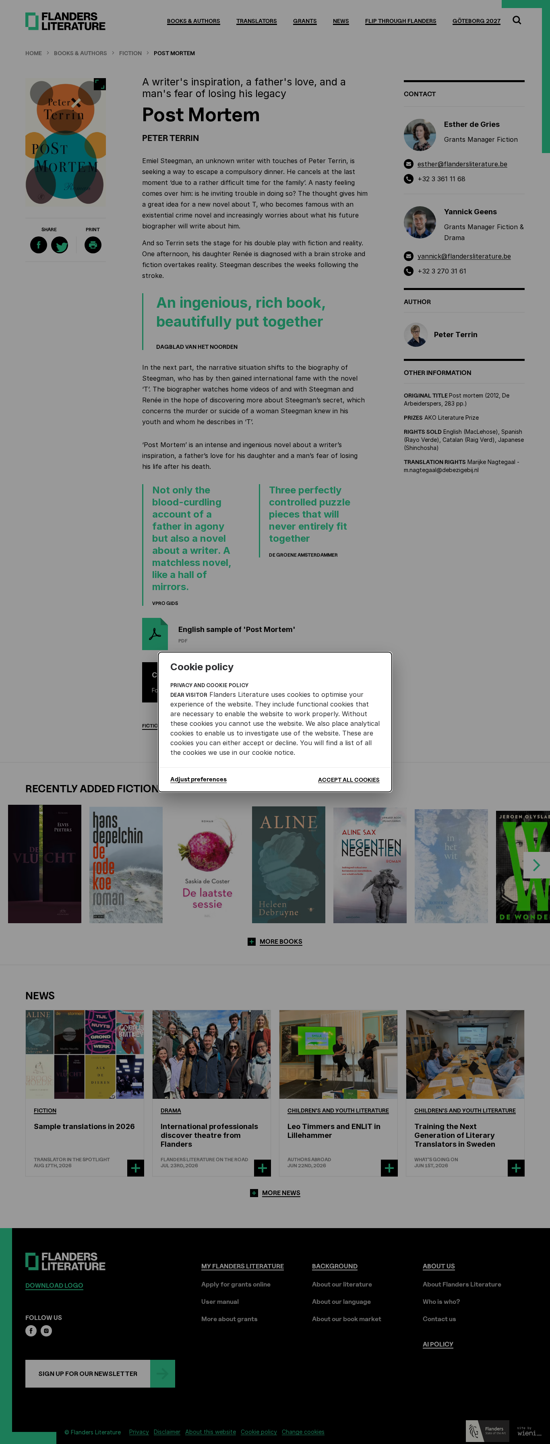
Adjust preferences (198, 779)
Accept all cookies (349, 779)
